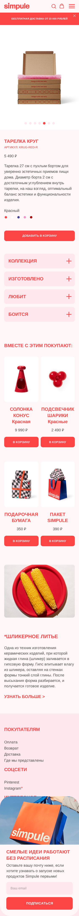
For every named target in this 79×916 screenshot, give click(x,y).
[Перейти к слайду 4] (39, 123)
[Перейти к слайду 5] (44, 123)
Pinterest (11, 782)
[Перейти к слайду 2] (30, 123)
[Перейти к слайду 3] (35, 123)
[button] (53, 6)
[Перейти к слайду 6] (49, 123)
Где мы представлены (24, 760)
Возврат (11, 748)
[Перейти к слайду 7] (53, 123)
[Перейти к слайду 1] (25, 123)
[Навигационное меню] (72, 6)
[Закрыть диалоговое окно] (75, 800)
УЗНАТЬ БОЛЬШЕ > (24, 696)
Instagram (12, 788)
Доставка (12, 754)
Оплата (10, 742)
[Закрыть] (74, 15)
